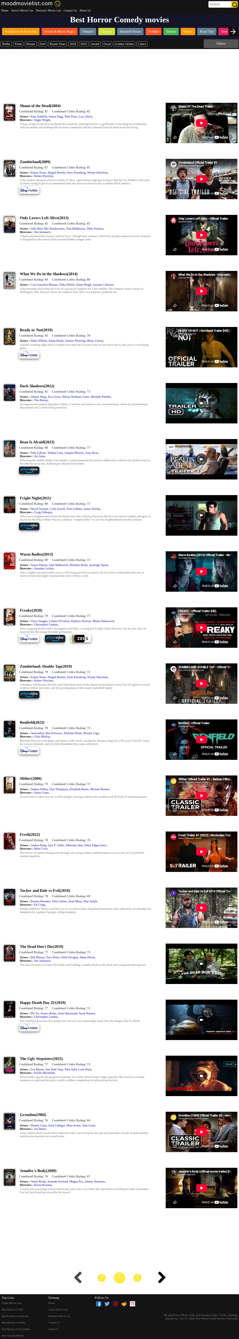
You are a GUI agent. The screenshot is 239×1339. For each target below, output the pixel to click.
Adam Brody (56, 340)
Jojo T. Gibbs (56, 845)
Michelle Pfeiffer (101, 396)
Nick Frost (71, 116)
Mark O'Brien (39, 340)
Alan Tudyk (90, 901)
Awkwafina (37, 733)
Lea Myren (37, 1069)
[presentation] (232, 31)
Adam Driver (87, 957)
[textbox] (215, 4)
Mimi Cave (40, 848)
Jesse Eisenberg (76, 172)
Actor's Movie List (22, 10)
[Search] (234, 4)
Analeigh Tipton (98, 565)
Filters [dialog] (221, 43)
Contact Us (70, 10)
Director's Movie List (48, 10)
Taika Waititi (66, 284)
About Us (85, 10)
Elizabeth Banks (79, 789)
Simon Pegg (56, 116)
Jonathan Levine (43, 568)
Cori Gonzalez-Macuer (44, 284)
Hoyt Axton (73, 1125)
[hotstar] (31, 193)
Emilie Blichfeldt (44, 1072)
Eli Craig (39, 904)
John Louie (88, 1125)
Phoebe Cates (39, 1125)
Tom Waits (52, 957)
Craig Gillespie (43, 512)
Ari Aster (39, 456)
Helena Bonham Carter (75, 396)
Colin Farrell (57, 508)
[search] (223, 4)
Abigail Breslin (56, 172)
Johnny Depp (38, 396)
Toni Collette (74, 508)
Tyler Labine (59, 901)
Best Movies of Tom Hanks (16, 1329)
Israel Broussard (67, 1013)
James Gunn (41, 792)
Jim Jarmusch (42, 232)
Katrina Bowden (40, 901)
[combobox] (215, 4)
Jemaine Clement (103, 284)
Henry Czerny (95, 340)
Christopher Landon (46, 624)
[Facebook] (99, 1304)
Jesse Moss (75, 901)
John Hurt (36, 228)
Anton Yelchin (91, 508)
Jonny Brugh (83, 284)
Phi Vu (35, 1013)
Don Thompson (58, 789)
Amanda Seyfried (57, 1181)
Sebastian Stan (74, 845)
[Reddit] (124, 1304)
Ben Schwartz (54, 733)
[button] (33, 111)
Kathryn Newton (81, 621)
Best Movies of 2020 (12, 1309)
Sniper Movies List (11, 1303)
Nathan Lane (55, 452)
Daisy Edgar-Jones (95, 845)
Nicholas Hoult (78, 565)
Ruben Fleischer (43, 176)
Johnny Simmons (95, 1181)
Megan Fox (76, 1181)
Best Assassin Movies (13, 1335)
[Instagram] (132, 1304)
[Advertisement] (119, 73)
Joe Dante (40, 1128)
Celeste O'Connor (59, 621)
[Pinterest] (116, 1304)
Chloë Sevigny (69, 957)
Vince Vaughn (39, 621)
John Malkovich (58, 565)
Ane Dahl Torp (54, 1069)
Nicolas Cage (91, 733)
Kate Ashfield (39, 116)
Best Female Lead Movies (15, 1316)
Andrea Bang (38, 845)
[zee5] (83, 642)
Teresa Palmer (39, 565)
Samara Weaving (75, 340)
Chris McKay (42, 736)
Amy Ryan (91, 452)
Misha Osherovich (103, 621)
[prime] (31, 473)
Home (4, 10)
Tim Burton (41, 400)
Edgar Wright (42, 120)
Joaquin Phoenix (74, 452)
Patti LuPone (38, 452)
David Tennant (39, 508)
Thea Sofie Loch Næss (78, 1069)
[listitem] (21, 32)
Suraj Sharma (87, 1013)
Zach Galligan (56, 1125)
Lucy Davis (85, 116)
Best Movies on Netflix (14, 1322)
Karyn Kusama (43, 1185)
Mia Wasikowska (54, 228)
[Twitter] (107, 1304)
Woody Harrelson (97, 172)
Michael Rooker (99, 789)
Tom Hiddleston (75, 228)
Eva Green (54, 396)
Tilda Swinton (95, 228)
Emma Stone (38, 172)
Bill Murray (38, 957)
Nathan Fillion (39, 789)
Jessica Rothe (48, 1013)
